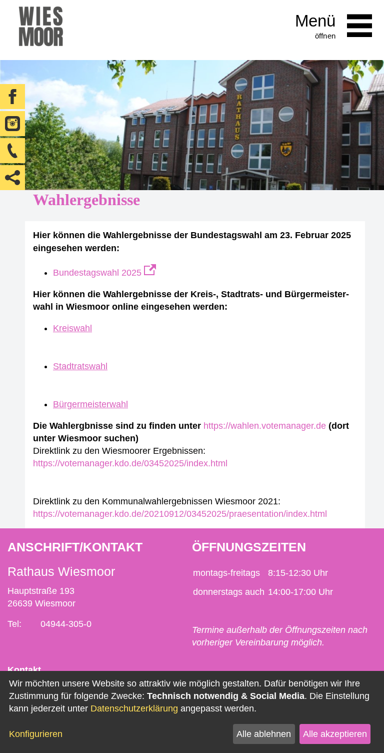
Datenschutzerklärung (134, 708)
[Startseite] (41, 30)
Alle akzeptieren (335, 734)
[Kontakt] (12, 150)
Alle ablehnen (263, 734)
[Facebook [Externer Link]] (12, 96)
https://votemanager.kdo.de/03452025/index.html (130, 463)
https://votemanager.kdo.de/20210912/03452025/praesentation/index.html (180, 514)
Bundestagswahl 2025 (98, 273)
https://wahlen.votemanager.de (265, 426)
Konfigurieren (35, 734)
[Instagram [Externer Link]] (12, 123)
